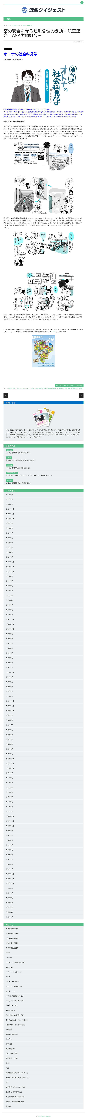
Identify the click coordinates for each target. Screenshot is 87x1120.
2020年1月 (9, 667)
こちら (53, 332)
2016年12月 (10, 816)
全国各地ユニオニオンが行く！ (16, 1025)
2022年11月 (10, 514)
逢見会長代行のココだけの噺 (15, 1087)
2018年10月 (10, 711)
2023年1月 (9, 504)
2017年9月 (9, 773)
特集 (7, 1068)
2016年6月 (9, 845)
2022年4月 (9, 543)
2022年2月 (9, 552)
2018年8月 (9, 720)
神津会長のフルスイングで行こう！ (18, 1077)
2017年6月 (9, 787)
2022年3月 (9, 547)
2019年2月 (9, 691)
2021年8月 (9, 581)
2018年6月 (9, 730)
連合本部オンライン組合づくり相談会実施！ (21, 460)
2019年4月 (9, 682)
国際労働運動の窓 (12, 1034)
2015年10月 (10, 883)
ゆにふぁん (9, 967)
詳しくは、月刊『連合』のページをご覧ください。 (26, 437)
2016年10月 (10, 826)
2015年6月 (9, 903)
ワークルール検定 (12, 1005)
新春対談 (9, 1044)
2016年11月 (10, 821)
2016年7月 (9, 840)
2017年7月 (9, 783)
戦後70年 (9, 1039)
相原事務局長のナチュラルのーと (17, 1073)
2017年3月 (9, 802)
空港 (66, 388)
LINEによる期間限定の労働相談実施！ (18, 453)
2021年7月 (9, 586)
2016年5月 (9, 850)
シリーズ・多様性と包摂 (14, 986)
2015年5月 (9, 907)
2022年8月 (9, 523)
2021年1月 (9, 615)
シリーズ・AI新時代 (12, 981)
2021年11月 (10, 567)
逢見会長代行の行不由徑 (14, 1092)
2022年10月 (10, 519)
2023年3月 (9, 495)
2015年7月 (9, 898)
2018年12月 (10, 701)
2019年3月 (9, 687)
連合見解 (9, 1106)
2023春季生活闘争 (12, 948)
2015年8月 (9, 893)
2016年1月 (9, 869)
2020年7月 (9, 639)
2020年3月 (9, 658)
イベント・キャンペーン (14, 972)
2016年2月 (9, 864)
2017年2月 (9, 807)
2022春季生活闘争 (12, 943)
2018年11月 (10, 706)
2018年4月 (9, 739)
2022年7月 (9, 528)
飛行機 (80, 388)
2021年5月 (9, 595)
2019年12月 (10, 672)
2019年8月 (9, 677)
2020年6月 (9, 643)
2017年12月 (10, 759)
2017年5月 (9, 792)
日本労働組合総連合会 (50, 388)
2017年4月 (9, 797)
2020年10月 (10, 629)
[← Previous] (6, 395)
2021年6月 (9, 591)
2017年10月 (10, 768)
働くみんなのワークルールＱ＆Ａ (17, 1020)
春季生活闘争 (10, 1049)
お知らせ (9, 957)
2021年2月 (9, 610)
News (8, 953)
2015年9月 (9, 888)
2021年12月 (10, 562)
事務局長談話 (10, 1010)
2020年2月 (9, 663)
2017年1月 (9, 811)
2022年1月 (9, 557)
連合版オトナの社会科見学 (74, 385)
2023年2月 (9, 499)
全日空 (41, 388)
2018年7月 (9, 725)
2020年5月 (9, 648)
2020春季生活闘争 (12, 933)
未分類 (8, 1063)
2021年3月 (9, 605)
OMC (14, 388)
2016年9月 (9, 831)
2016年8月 (9, 835)
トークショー (10, 991)
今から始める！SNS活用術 (15, 1015)
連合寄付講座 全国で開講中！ (15, 1097)
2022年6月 (9, 533)
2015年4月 (9, 912)
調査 (7, 1082)
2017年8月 (9, 778)
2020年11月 (10, 624)
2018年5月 (9, 735)
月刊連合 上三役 (12, 1058)
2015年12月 (10, 874)
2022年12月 (10, 509)
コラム (8, 977)
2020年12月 (10, 619)
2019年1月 (9, 696)
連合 (69, 388)
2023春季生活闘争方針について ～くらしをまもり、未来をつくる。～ (29, 475)
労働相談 (9, 1029)
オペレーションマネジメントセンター (27, 388)
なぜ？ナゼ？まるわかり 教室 (15, 962)
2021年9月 (9, 576)
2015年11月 (10, 879)
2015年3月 (9, 917)
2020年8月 (9, 634)
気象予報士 (60, 388)
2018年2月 (9, 749)
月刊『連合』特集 (61, 385)
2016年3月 (9, 859)
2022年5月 (9, 538)
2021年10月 (10, 571)
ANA (10, 388)
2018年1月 (9, 754)
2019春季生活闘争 (12, 929)
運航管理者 (74, 388)
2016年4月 (9, 855)
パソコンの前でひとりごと (15, 996)
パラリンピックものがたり (15, 1001)
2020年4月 (9, 653)
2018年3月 (9, 744)
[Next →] (81, 395)
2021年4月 (9, 600)
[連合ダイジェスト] (44, 12)
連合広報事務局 (27, 25)
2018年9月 (9, 715)
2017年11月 (10, 763)
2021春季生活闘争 (12, 938)
